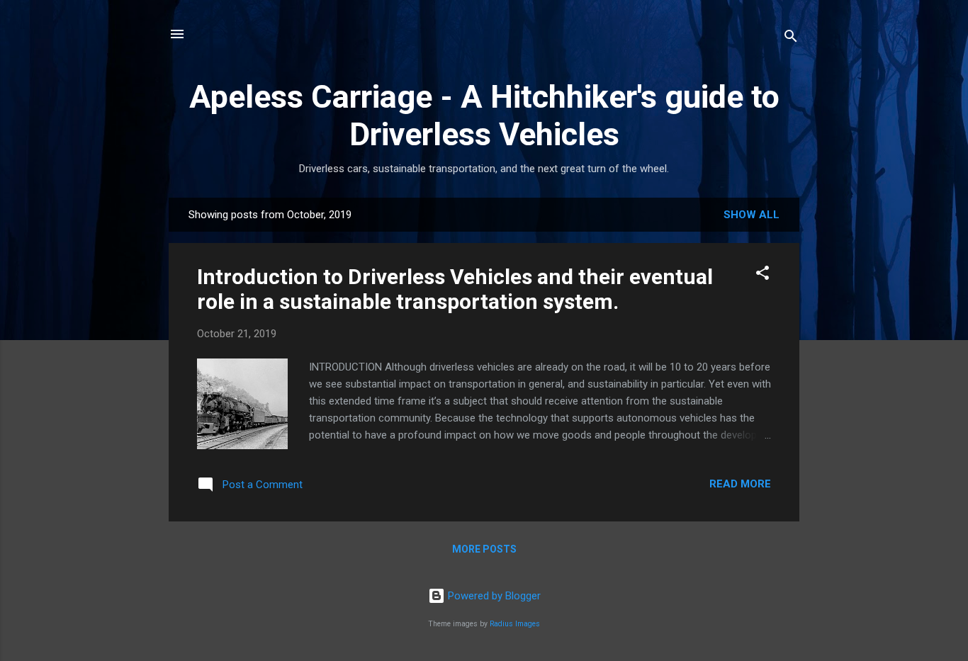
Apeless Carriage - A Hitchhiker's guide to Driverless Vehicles (484, 115)
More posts (484, 549)
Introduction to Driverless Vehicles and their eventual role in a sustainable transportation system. (455, 289)
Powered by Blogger (493, 595)
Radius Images (515, 623)
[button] (762, 275)
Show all (752, 214)
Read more (740, 484)
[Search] (790, 38)
